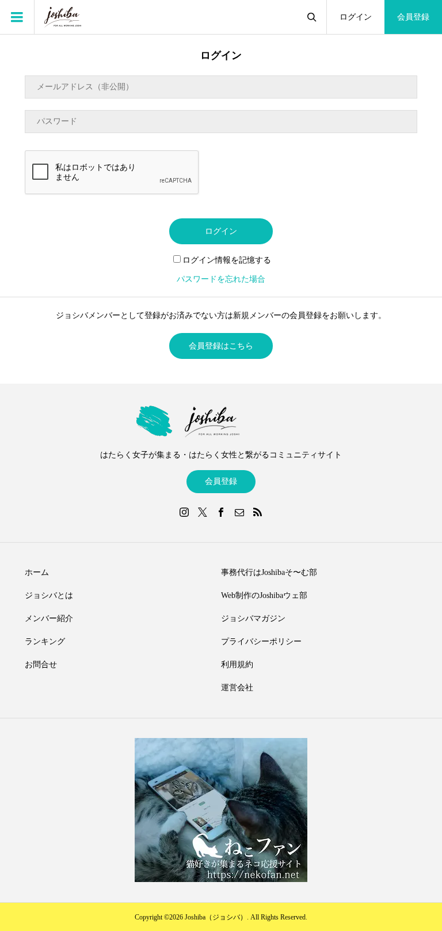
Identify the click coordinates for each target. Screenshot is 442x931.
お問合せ (41, 664)
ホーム (37, 572)
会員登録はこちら (221, 346)
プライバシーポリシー (261, 641)
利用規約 (237, 664)
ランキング (45, 641)
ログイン (356, 17)
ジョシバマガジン (253, 618)
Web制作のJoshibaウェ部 (264, 595)
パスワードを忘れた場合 (221, 279)
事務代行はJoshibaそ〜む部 (269, 572)
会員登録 (413, 17)
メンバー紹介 (49, 618)
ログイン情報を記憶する (226, 260)
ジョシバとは (49, 595)
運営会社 (237, 687)
